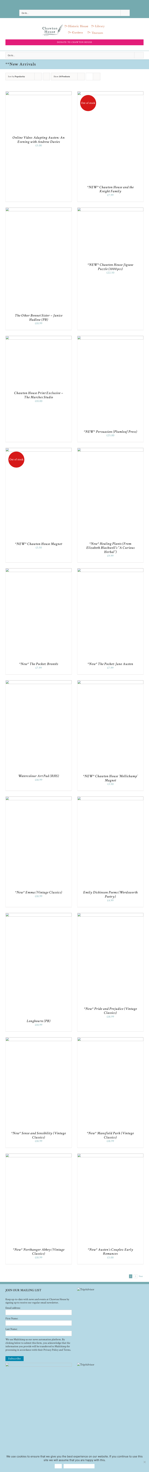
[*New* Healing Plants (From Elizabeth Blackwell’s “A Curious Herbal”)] (110, 450)
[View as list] (96, 76)
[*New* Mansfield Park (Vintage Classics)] (110, 1039)
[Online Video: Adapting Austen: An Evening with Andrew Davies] (39, 93)
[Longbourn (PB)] (39, 915)
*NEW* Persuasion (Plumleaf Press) (110, 431)
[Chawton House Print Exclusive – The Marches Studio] (39, 338)
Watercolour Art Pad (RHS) (38, 776)
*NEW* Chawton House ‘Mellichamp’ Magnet (110, 778)
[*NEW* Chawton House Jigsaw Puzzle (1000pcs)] (110, 209)
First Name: (11, 1318)
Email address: (12, 1308)
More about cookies (79, 1466)
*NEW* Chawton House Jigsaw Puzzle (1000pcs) (110, 266)
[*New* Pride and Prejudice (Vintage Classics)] (110, 915)
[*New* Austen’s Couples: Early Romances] (110, 1155)
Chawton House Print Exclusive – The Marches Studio (38, 395)
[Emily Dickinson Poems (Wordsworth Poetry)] (110, 798)
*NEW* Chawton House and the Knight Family (110, 189)
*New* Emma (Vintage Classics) (38, 892)
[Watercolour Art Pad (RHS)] (39, 682)
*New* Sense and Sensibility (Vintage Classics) (38, 1135)
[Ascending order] (46, 76)
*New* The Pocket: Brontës (38, 664)
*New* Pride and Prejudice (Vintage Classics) (110, 1010)
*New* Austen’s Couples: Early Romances (110, 1251)
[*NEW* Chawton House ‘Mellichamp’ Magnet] (110, 682)
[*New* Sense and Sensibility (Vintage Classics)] (39, 1039)
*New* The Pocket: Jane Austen (110, 664)
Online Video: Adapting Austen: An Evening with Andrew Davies (39, 139)
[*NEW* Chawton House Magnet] (39, 450)
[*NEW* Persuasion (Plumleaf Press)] (110, 338)
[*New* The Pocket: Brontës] (39, 570)
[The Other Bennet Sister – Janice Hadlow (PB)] (39, 209)
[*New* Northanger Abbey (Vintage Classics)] (39, 1155)
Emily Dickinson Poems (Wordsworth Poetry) (110, 894)
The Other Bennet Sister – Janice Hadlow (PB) (39, 317)
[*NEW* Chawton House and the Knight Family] (110, 93)
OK (58, 1466)
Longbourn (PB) (39, 1021)
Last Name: (11, 1329)
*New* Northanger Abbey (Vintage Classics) (39, 1251)
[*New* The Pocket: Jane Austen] (110, 570)
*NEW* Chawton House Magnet (38, 544)
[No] (144, 1462)
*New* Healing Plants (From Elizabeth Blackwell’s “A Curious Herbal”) (110, 547)
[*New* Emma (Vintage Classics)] (39, 798)
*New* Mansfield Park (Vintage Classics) (110, 1135)
